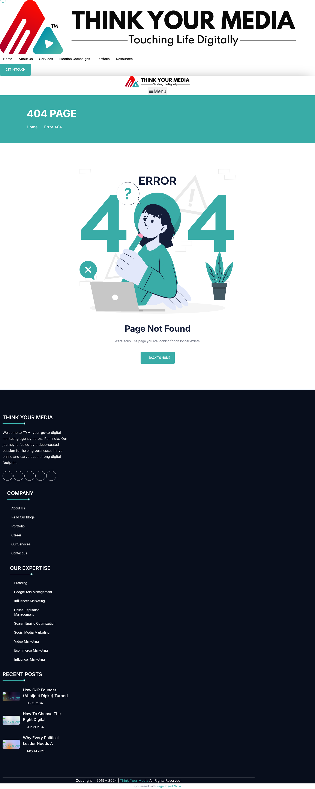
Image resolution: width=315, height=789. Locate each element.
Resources (124, 59)
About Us (26, 59)
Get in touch (15, 69)
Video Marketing (26, 641)
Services (46, 59)
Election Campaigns (74, 59)
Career (16, 535)
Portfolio (103, 59)
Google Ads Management (33, 592)
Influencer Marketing (29, 601)
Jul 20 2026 (35, 703)
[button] (157, 91)
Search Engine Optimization (34, 623)
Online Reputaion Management (26, 612)
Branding (20, 583)
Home (7, 59)
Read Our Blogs (23, 517)
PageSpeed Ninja (168, 786)
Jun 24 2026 (35, 727)
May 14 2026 (36, 751)
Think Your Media (134, 780)
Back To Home (159, 357)
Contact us (19, 553)
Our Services (21, 544)
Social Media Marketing (32, 632)
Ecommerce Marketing (31, 650)
